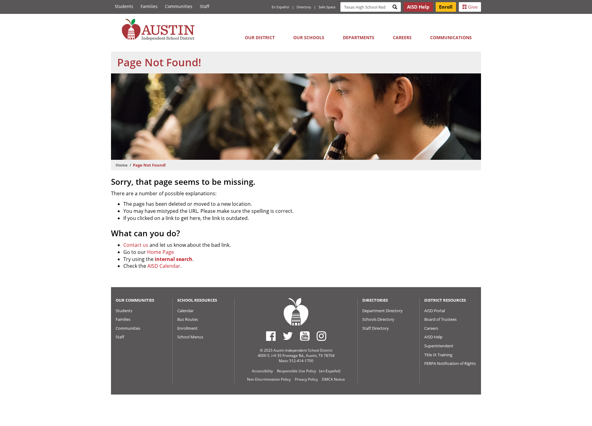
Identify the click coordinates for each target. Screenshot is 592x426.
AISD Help (433, 337)
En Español (280, 7)
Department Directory (382, 310)
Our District (260, 37)
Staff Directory (375, 328)
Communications (451, 37)
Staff (204, 6)
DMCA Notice (333, 379)
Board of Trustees (440, 319)
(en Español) (329, 371)
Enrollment (187, 328)
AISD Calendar (163, 266)
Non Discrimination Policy (269, 379)
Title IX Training (438, 355)
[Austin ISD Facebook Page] (271, 336)
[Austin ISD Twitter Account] (287, 336)
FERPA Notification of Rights (450, 363)
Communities (178, 6)
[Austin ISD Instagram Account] (321, 336)
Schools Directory (378, 319)
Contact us (135, 245)
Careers (402, 37)
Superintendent (438, 346)
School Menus (190, 337)
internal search (173, 259)
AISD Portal (434, 310)
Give (472, 7)
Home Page (160, 252)
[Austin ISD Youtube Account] (304, 336)
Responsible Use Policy (296, 371)
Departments (358, 37)
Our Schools (308, 37)
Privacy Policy (306, 379)
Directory (304, 7)
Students (124, 6)
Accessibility (262, 371)
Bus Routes (187, 319)
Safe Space (327, 7)
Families (149, 6)
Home (122, 165)
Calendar (185, 310)
